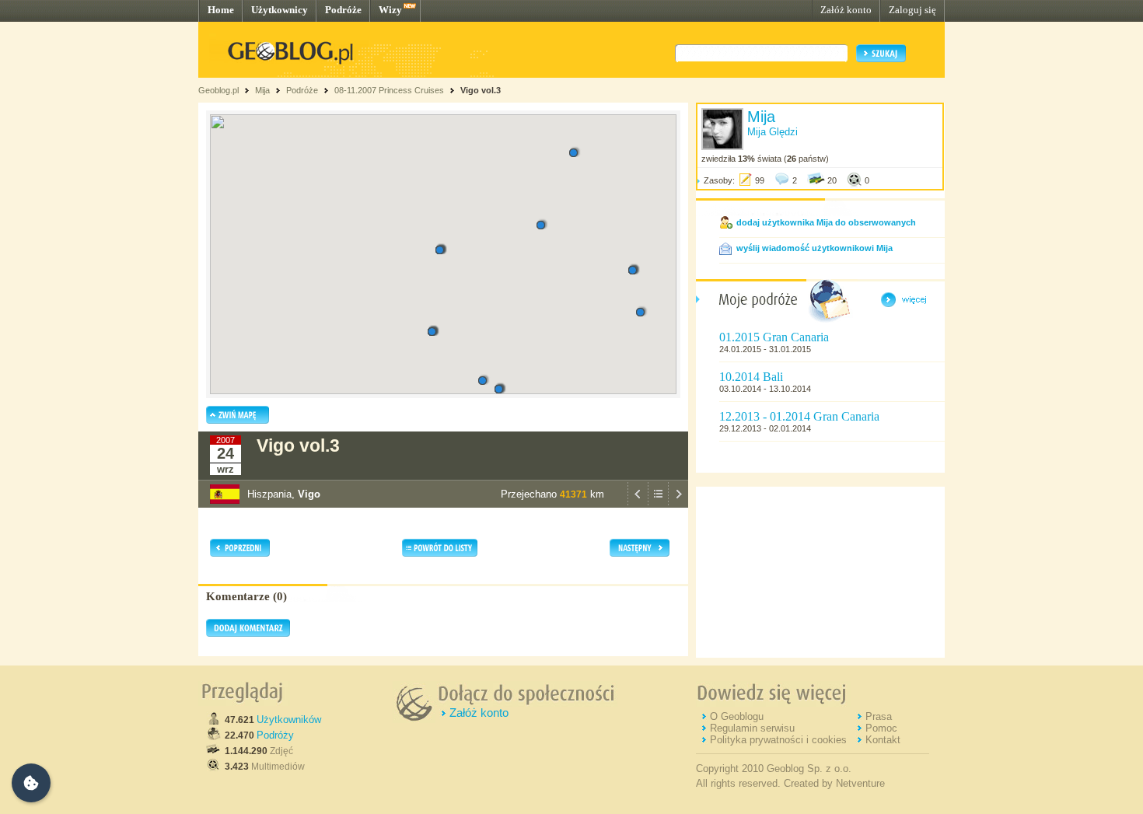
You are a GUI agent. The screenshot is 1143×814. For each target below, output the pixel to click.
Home (221, 10)
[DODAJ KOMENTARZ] (248, 633)
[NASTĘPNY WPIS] (678, 503)
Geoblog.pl (218, 90)
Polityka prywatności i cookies (778, 740)
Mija (262, 90)
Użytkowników (289, 719)
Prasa (878, 716)
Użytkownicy (279, 10)
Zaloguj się (912, 10)
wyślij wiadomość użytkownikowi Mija (814, 248)
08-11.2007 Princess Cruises (389, 90)
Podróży (275, 735)
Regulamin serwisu (752, 728)
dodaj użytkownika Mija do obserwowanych (826, 222)
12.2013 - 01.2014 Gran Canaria (799, 416)
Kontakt (882, 740)
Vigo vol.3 (480, 90)
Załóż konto (846, 10)
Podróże (343, 10)
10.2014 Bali (751, 376)
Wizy (390, 10)
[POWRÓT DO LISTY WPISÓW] (658, 503)
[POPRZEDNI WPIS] (637, 503)
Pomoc (881, 728)
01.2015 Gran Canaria (774, 337)
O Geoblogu (737, 716)
